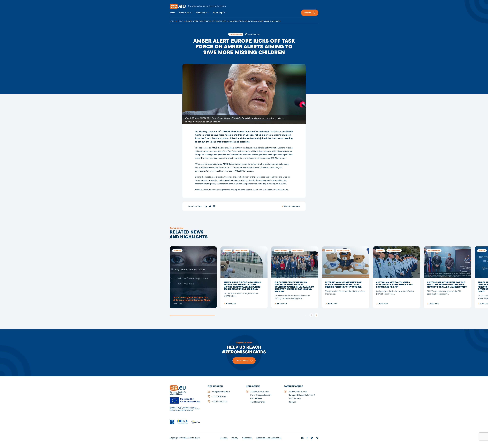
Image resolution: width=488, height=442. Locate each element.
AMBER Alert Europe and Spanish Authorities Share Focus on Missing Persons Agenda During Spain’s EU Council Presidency (244, 277)
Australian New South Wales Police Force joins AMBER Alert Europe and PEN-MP (396, 277)
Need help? (218, 13)
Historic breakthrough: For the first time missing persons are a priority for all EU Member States (447, 277)
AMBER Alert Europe (244, 6)
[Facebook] (214, 206)
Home (172, 13)
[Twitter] (210, 206)
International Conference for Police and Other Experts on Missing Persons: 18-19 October (345, 277)
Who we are (184, 13)
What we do (201, 13)
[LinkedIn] (205, 206)
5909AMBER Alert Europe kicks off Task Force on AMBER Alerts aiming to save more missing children (193, 277)
